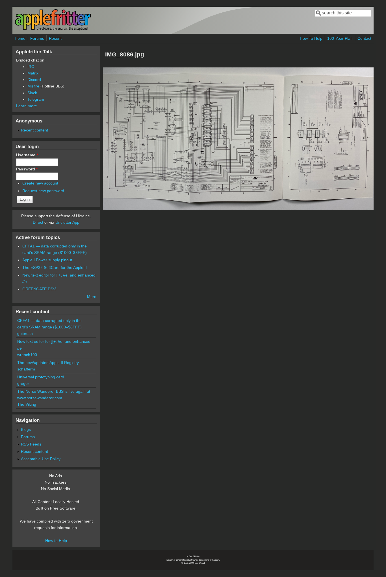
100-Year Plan (340, 38)
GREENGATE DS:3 (39, 289)
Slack (32, 93)
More (91, 296)
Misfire (33, 86)
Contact (364, 38)
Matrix (32, 73)
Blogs (26, 429)
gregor (23, 383)
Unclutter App (67, 222)
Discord (34, 79)
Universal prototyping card (40, 377)
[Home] (53, 29)
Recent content (34, 130)
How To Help (311, 38)
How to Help (56, 540)
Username (27, 155)
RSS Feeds (31, 444)
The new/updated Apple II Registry (48, 362)
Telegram (35, 99)
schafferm (26, 369)
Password (27, 169)
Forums (37, 38)
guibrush (25, 333)
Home (20, 38)
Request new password (43, 190)
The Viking (26, 404)
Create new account (40, 183)
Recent (55, 38)
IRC (30, 66)
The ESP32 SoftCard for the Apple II (54, 267)
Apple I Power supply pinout (47, 260)
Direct (38, 222)
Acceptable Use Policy (40, 459)
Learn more (26, 106)
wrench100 (27, 354)
